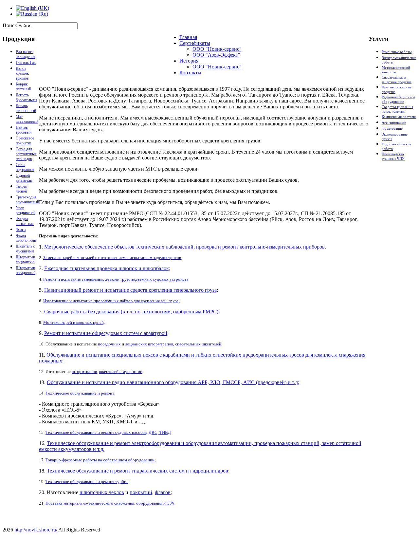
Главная (188, 37)
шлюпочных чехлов (102, 492)
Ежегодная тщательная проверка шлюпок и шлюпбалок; (107, 268)
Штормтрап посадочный (25, 270)
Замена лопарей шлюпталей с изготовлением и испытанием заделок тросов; (112, 257)
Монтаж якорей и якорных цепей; (74, 322)
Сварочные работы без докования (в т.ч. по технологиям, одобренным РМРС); (132, 311)
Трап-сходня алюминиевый (27, 199)
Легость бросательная (26, 97)
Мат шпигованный (27, 119)
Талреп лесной (21, 189)
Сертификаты (194, 43)
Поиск (10, 25)
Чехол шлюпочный (26, 238)
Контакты (190, 72)
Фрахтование (392, 128)
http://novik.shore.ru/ (35, 529)
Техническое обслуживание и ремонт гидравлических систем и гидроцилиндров (137, 470)
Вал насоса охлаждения (25, 54)
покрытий (141, 492)
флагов (163, 492)
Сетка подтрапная (25, 167)
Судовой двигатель (24, 178)
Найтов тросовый (23, 130)
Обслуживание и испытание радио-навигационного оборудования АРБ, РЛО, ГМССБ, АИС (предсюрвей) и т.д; (173, 382)
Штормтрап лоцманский (25, 259)
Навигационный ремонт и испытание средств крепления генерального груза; (131, 290)
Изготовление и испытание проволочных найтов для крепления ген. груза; (111, 300)
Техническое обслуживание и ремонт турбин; (88, 481)
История (188, 61)
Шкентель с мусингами (25, 248)
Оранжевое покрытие (25, 140)
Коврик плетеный (23, 86)
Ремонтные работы (396, 52)
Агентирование (394, 122)
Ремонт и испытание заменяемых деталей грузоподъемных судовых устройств (116, 279)
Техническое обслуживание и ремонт (80, 393)
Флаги (21, 229)
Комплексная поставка (399, 117)
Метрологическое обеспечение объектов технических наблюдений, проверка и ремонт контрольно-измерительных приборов (184, 247)
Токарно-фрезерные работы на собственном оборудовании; (101, 459)
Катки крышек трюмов (22, 73)
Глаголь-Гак (26, 62)
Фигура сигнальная (25, 221)
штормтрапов (84, 371)
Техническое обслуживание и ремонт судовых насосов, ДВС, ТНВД (108, 432)
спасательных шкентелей (198, 344)
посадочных (109, 344)
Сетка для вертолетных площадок (26, 154)
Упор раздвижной (25, 210)
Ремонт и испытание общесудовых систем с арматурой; (106, 333)
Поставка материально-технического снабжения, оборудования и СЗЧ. (110, 503)
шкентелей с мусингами (120, 371)
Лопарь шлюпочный (26, 108)
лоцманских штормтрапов (149, 344)
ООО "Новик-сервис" (217, 49)
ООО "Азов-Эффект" (216, 55)
